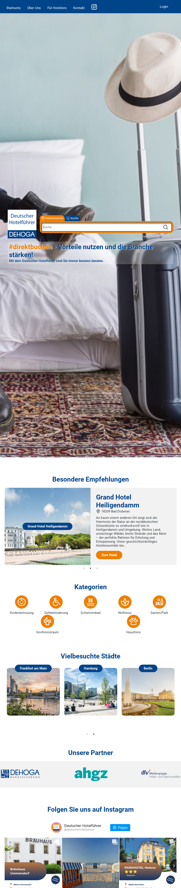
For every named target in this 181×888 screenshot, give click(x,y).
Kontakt (79, 8)
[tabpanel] (91, 526)
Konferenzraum (47, 632)
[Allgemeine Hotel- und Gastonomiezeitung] (91, 774)
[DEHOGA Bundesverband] (31, 774)
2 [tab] (90, 568)
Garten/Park (159, 613)
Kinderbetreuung (22, 613)
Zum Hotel (109, 555)
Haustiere (133, 632)
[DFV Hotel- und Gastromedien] (150, 774)
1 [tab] (84, 568)
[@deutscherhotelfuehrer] (56, 827)
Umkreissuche (54, 218)
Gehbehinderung (56, 613)
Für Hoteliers (57, 8)
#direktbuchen (30, 247)
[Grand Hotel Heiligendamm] (48, 564)
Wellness (125, 613)
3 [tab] (97, 568)
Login (164, 7)
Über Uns (34, 8)
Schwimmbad (90, 613)
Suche (74, 218)
